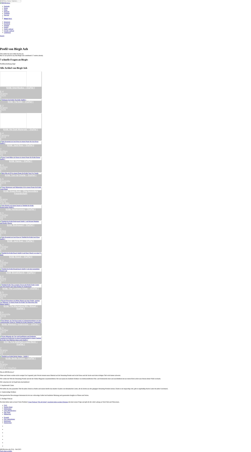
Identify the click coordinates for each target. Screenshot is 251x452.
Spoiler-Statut (8, 407)
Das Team (7, 412)
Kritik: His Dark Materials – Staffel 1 (20, 129)
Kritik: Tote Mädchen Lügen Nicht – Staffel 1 (21, 343)
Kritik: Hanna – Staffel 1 (20, 161)
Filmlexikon (7, 409)
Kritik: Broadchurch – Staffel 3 (20, 273)
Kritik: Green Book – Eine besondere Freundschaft (20, 192)
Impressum (7, 421)
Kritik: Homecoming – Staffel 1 (21, 209)
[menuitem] (127, 6)
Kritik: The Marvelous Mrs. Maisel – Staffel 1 (21, 307)
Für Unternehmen (9, 419)
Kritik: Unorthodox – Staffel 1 (20, 88)
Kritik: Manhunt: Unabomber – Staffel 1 (21, 324)
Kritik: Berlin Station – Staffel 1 (21, 358)
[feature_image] (13, 86)
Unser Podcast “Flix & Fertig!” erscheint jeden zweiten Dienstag (48, 402)
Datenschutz (8, 423)
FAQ (5, 405)
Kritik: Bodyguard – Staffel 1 (21, 225)
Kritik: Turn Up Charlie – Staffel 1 (21, 175)
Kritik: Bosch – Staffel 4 (20, 257)
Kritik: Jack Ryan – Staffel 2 (20, 145)
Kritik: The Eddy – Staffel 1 (21, 102)
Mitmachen (7, 414)
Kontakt (6, 417)
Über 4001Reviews (10, 410)
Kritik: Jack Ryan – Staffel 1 (20, 241)
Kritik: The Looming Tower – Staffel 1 (21, 288)
